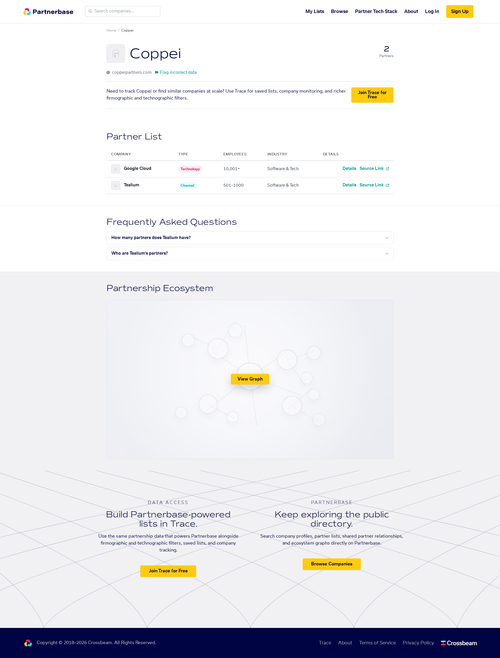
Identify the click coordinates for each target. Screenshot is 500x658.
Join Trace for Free (372, 95)
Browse (339, 11)
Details (349, 169)
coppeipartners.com (131, 73)
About (411, 11)
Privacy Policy (418, 643)
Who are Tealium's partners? (139, 253)
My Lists (315, 11)
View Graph (250, 379)
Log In (432, 11)
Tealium (131, 185)
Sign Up (459, 11)
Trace (325, 643)
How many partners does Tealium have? (151, 238)
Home (111, 30)
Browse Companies (331, 564)
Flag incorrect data (178, 73)
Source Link (372, 169)
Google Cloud (137, 169)
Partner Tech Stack (376, 11)
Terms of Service (377, 643)
